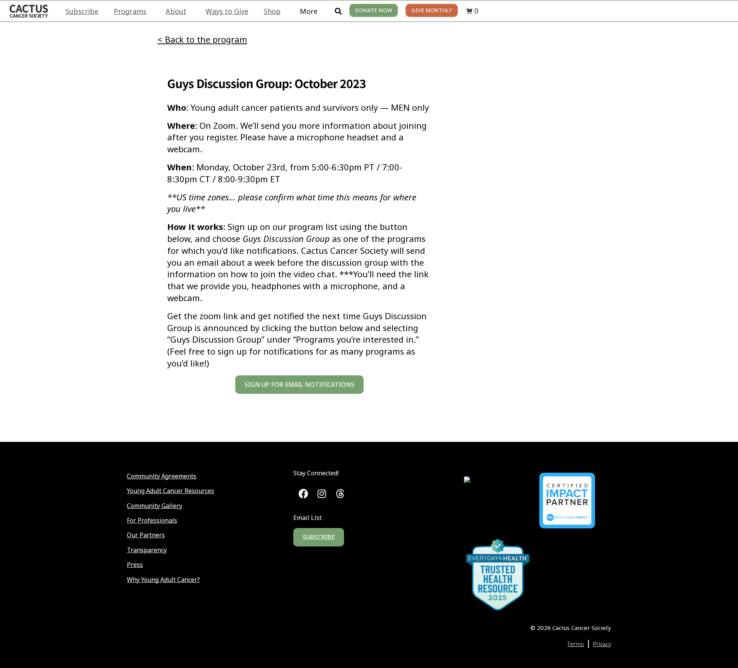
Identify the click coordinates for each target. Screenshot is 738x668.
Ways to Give (227, 11)
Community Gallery (154, 505)
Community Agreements (161, 476)
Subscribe (81, 11)
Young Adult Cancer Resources (170, 490)
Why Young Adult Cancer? (163, 579)
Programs (130, 11)
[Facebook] (303, 493)
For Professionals (152, 520)
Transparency (147, 550)
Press (135, 564)
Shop (272, 11)
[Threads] (340, 493)
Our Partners (146, 535)
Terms (575, 644)
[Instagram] (322, 493)
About (176, 11)
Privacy (602, 644)
